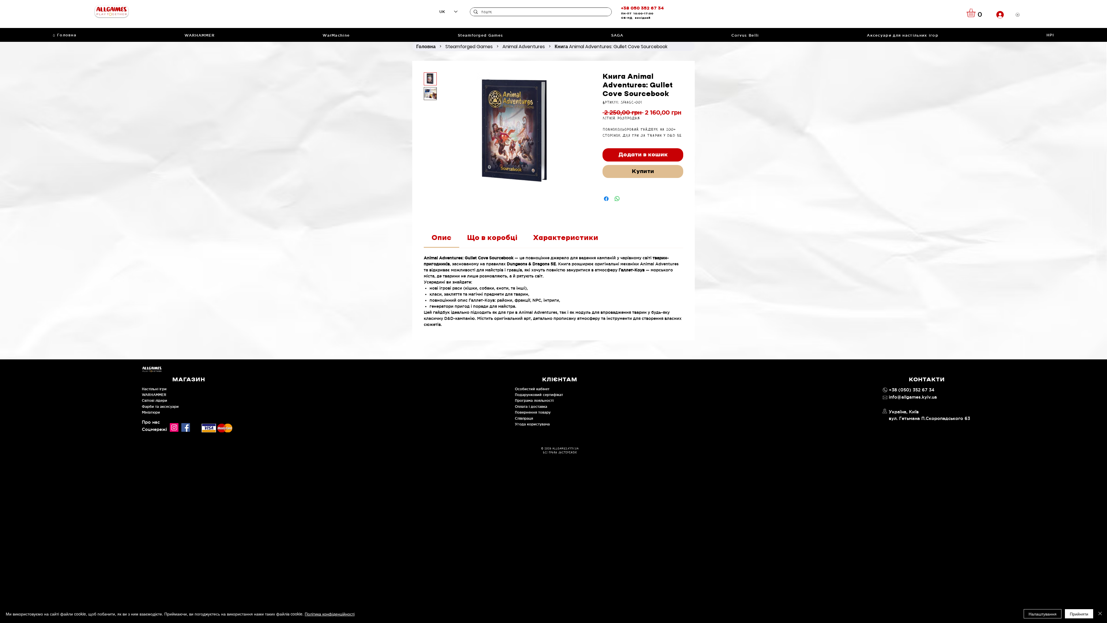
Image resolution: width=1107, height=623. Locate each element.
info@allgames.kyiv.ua (913, 397)
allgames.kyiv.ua (565, 448)
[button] (976, 12)
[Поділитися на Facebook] (606, 198)
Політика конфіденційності (330, 614)
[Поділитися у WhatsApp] (617, 198)
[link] (441, 238)
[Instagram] (174, 427)
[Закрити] (1100, 613)
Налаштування (1043, 614)
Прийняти (1079, 614)
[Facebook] (185, 427)
